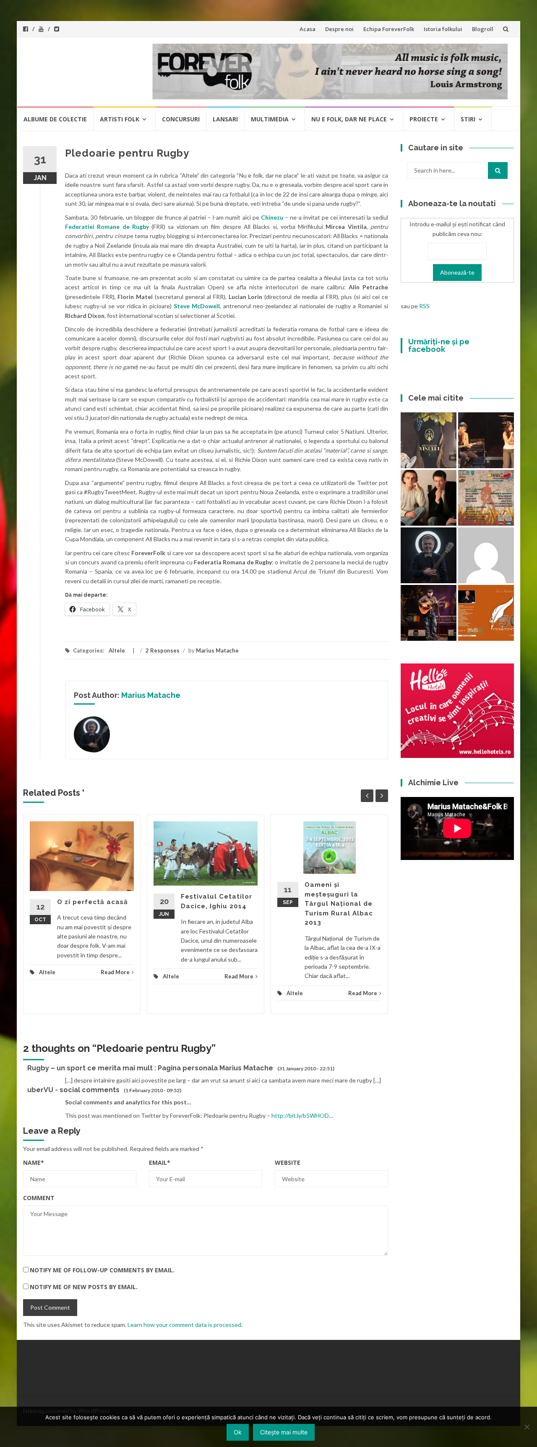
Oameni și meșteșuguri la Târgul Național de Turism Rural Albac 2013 (339, 903)
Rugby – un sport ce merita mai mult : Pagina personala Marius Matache (150, 1068)
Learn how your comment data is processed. (185, 1324)
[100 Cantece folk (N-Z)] (428, 498)
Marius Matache (217, 650)
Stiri (468, 119)
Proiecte (423, 119)
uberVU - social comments (73, 1090)
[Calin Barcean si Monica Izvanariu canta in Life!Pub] (428, 555)
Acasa (307, 29)
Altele (117, 650)
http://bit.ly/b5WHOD (300, 1115)
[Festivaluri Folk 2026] (486, 440)
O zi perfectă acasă (92, 902)
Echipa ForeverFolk (388, 29)
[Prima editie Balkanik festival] (486, 555)
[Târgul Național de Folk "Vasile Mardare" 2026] (486, 498)
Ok (238, 1432)
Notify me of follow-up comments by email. (102, 1270)
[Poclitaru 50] (486, 613)
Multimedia (270, 119)
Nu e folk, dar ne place (349, 119)
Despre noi (339, 29)
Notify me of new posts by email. (84, 1287)
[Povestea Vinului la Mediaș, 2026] (428, 440)
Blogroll (482, 29)
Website (287, 1163)
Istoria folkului (443, 29)
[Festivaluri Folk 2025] (428, 613)
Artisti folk (119, 119)
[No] (526, 1427)
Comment (39, 1198)
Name (33, 1163)
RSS (424, 305)
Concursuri (181, 119)
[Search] (498, 170)
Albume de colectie (55, 119)
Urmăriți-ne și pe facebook (438, 345)
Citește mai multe (284, 1432)
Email (159, 1163)
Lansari (225, 119)
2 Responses (163, 650)
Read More (115, 972)
